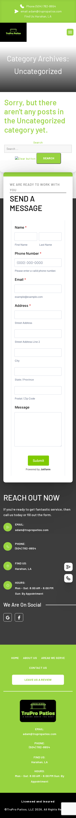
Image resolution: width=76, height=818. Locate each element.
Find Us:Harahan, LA (38, 16)
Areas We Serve (53, 658)
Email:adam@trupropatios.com (41, 11)
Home (15, 658)
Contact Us (38, 667)
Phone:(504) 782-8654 (41, 6)
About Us (30, 658)
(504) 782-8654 (25, 548)
